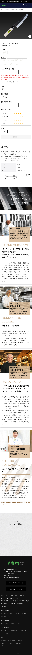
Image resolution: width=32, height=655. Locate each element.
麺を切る (3, 616)
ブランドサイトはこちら (15, 582)
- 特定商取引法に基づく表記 (8, 640)
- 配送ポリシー (18, 643)
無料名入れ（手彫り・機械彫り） (17, 60)
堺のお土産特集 (17, 601)
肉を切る (3, 613)
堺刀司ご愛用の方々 (6, 601)
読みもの (18, 598)
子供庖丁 (19, 623)
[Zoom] (29, 36)
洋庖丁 (8, 623)
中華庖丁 (13, 623)
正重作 (7, 9)
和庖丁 (3, 623)
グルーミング (4, 633)
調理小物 (23, 630)
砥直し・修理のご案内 (11, 595)
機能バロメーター (6, 109)
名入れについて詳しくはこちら (9, 82)
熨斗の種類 (4, 94)
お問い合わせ (4, 606)
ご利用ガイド (22, 595)
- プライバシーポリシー (7, 643)
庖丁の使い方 (11, 603)
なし (3, 60)
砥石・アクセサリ (15, 630)
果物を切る (23, 613)
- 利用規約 (19, 640)
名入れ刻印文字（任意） (8, 69)
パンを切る (16, 613)
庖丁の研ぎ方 (25, 601)
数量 (2, 128)
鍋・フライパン (5, 630)
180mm (4, 52)
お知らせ (12, 598)
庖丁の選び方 (20, 603)
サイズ (3, 49)
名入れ (3, 57)
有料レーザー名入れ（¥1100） (10, 64)
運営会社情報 (4, 598)
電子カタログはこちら (15, 589)
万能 (8, 616)
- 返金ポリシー (5, 646)
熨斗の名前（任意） (7, 102)
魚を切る (9, 613)
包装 (2, 86)
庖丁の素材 (4, 603)
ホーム (2, 9)
